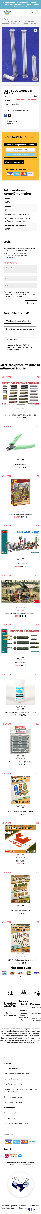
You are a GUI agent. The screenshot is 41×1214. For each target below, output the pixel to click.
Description (12, 339)
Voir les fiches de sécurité (17, 321)
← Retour (5, 19)
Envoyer (31, 303)
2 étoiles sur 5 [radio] (8, 263)
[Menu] (37, 12)
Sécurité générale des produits (20, 329)
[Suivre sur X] (9, 115)
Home (4, 21)
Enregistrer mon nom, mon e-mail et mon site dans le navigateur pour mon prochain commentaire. (19, 294)
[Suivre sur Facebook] (5, 115)
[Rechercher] (32, 12)
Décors (20, 21)
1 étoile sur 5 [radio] (5, 263)
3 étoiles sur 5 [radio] (11, 263)
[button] (35, 30)
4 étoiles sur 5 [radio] (13, 263)
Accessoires (12, 21)
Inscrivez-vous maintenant (20, 154)
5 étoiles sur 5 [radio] (16, 263)
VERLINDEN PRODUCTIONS (26, 100)
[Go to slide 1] (20, 976)
